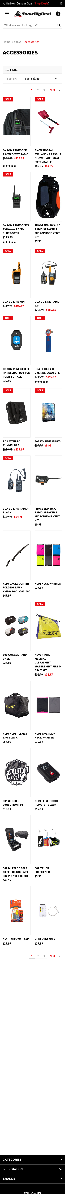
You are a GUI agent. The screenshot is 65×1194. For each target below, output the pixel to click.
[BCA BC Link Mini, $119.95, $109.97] (16, 273)
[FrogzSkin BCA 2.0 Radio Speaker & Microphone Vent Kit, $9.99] (48, 197)
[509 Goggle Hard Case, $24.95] (16, 626)
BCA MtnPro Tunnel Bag (11, 443)
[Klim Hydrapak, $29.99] (48, 911)
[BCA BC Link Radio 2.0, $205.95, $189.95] (48, 273)
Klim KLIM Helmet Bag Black (15, 735)
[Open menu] (7, 13)
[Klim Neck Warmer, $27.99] (48, 555)
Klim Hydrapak (45, 939)
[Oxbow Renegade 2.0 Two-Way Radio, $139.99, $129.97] (16, 122)
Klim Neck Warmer (48, 583)
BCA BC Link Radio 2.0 (47, 303)
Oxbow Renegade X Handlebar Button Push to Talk (16, 373)
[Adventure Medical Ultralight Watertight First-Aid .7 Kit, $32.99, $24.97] (48, 626)
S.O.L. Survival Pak (16, 939)
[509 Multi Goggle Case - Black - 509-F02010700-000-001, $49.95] (16, 840)
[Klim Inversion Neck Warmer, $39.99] (48, 705)
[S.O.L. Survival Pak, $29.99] (16, 911)
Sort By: (11, 78)
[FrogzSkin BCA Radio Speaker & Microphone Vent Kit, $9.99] (48, 480)
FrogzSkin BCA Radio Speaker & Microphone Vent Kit (47, 514)
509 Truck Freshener (42, 870)
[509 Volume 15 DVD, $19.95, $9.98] (48, 413)
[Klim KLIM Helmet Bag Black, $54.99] (16, 705)
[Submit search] (59, 25)
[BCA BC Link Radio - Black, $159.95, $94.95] (16, 480)
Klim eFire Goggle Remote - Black (47, 803)
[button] (32, 70)
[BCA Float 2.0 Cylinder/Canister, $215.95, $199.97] (48, 340)
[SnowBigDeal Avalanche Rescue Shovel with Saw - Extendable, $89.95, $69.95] (48, 122)
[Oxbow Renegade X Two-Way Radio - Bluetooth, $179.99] (16, 197)
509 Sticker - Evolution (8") (13, 803)
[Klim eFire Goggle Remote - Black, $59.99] (48, 772)
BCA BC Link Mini (14, 301)
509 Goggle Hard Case (15, 656)
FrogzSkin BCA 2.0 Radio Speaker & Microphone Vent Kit (47, 231)
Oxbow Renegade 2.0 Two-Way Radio (15, 152)
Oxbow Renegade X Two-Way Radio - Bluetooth (16, 229)
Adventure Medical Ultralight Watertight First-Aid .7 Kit (48, 662)
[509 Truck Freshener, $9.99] (48, 840)
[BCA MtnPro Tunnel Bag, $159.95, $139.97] (16, 413)
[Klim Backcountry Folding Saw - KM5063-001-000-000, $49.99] (16, 555)
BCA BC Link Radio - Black (16, 510)
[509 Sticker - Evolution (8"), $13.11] (16, 772)
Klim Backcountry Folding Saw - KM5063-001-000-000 (16, 587)
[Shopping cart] (58, 13)
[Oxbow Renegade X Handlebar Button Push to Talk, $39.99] (16, 340)
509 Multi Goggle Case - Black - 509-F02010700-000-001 (16, 872)
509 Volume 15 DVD (47, 441)
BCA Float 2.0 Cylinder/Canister (48, 371)
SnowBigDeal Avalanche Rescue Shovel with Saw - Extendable (48, 156)
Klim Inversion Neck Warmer (45, 735)
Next (54, 90)
